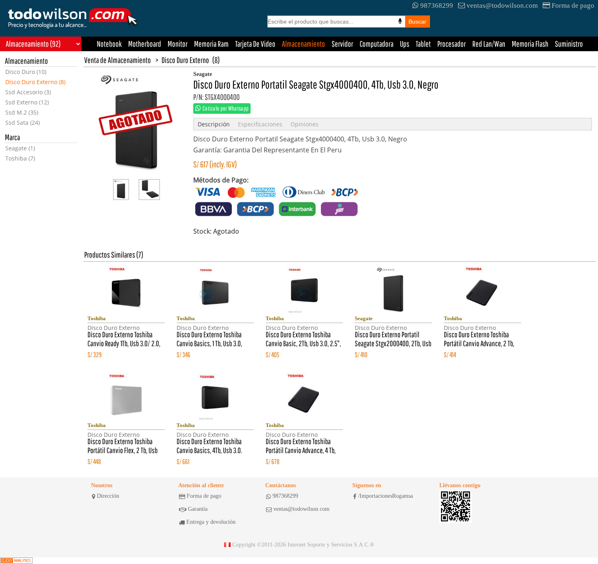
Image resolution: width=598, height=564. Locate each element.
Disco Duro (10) (25, 72)
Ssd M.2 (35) (21, 112)
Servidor (342, 43)
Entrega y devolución (211, 522)
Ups (404, 43)
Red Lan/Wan (488, 43)
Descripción (214, 124)
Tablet (423, 43)
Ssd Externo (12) (27, 102)
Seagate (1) (20, 148)
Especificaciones (260, 124)
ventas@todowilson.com (502, 5)
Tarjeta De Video (255, 43)
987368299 (436, 5)
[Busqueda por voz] (400, 21)
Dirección (108, 496)
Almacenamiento (303, 43)
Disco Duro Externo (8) (35, 82)
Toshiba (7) (20, 158)
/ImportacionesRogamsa (385, 496)
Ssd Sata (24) (22, 122)
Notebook (109, 43)
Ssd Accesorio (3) (28, 92)
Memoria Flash (530, 43)
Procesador (451, 43)
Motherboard (144, 43)
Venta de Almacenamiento (117, 60)
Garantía (197, 509)
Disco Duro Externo (185, 60)
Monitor (178, 43)
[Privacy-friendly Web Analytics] (16, 560)
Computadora (376, 43)
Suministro (569, 43)
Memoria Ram (211, 43)
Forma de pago (573, 5)
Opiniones (304, 124)
